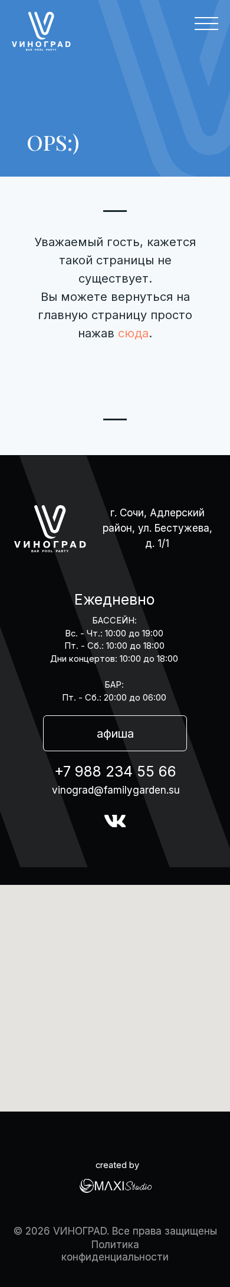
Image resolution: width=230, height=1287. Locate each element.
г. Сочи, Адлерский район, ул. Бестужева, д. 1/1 (157, 527)
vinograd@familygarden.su (116, 790)
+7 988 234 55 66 (115, 771)
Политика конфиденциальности (115, 1250)
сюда (133, 333)
